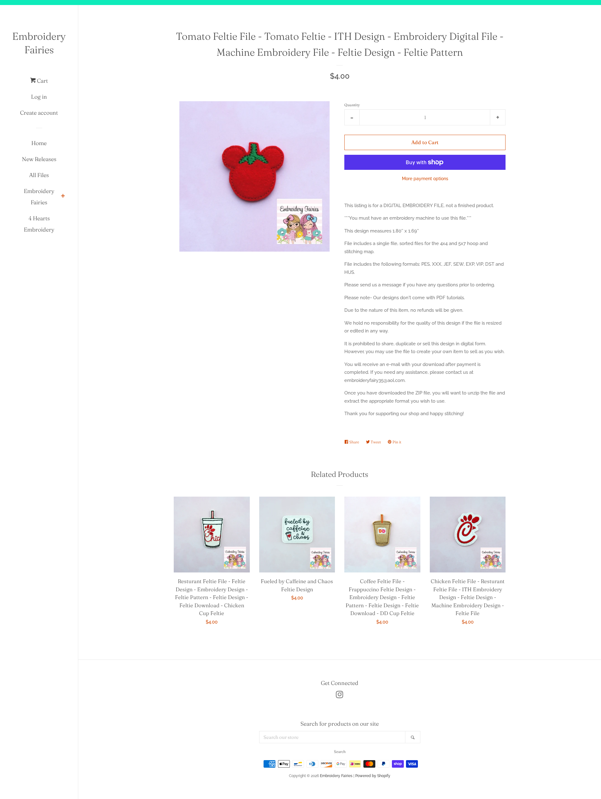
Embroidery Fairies (39, 43)
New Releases (39, 159)
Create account (39, 112)
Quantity (352, 104)
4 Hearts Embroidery (39, 224)
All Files (39, 175)
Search (340, 751)
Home (39, 143)
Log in (39, 96)
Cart (42, 80)
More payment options (425, 178)
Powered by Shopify (372, 776)
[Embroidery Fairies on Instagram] (339, 696)
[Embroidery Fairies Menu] (62, 196)
